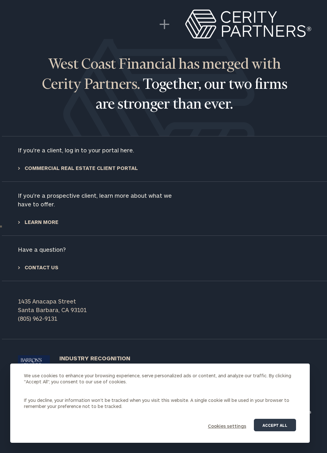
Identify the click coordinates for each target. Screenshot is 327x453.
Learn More (40, 222)
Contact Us (40, 267)
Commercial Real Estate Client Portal (80, 168)
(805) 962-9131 (37, 318)
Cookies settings (227, 426)
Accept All (274, 425)
